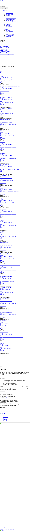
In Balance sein (9, 16)
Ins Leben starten (9, 13)
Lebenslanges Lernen (10, 19)
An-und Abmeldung (10, 34)
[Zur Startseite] (1, 0)
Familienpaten (9, 26)
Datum (1, 70)
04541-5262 (6, 397)
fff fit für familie (9, 28)
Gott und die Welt (9, 20)
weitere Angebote (7, 24)
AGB (4, 418)
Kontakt (4, 415)
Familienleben (9, 15)
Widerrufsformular (4, 527)
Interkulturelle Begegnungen (12, 21)
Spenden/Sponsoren (10, 35)
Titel (1, 68)
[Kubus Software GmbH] (1, 530)
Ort (0, 71)
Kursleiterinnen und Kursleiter (12, 32)
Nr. (0, 72)
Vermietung (8, 36)
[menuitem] (16, 3)
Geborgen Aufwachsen (11, 14)
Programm (5, 11)
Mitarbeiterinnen (9, 31)
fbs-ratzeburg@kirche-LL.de (10, 399)
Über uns (8, 30)
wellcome (8, 25)
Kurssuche (5, 3)
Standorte (8, 37)
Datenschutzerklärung (7, 420)
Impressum (5, 417)
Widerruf (5, 419)
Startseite (5, 10)
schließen (2, 391)
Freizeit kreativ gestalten (11, 18)
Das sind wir (5, 29)
